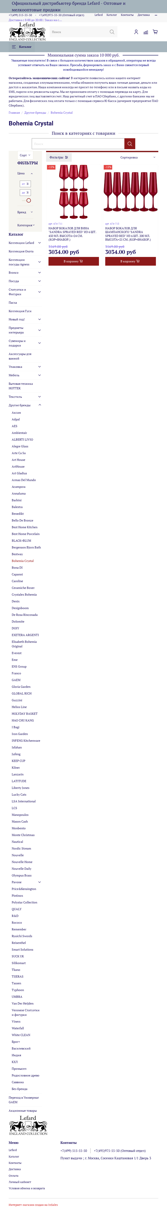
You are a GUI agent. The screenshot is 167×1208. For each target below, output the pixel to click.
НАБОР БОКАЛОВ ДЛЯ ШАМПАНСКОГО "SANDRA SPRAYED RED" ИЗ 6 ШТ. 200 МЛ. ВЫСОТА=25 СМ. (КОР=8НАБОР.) (128, 234)
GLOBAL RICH (22, 693)
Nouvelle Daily (21, 868)
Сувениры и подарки (17, 343)
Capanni (17, 574)
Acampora (18, 487)
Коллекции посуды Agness (19, 262)
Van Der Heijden (22, 1003)
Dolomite (18, 621)
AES (14, 426)
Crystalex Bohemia (24, 594)
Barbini (17, 500)
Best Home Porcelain (26, 534)
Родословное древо (25, 1075)
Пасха (13, 302)
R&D (15, 916)
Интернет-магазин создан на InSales (33, 1205)
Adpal (16, 419)
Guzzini (17, 700)
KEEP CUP (18, 761)
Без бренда (19, 1089)
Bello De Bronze (22, 520)
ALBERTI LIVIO (22, 439)
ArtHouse (18, 466)
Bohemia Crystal (23, 561)
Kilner (16, 767)
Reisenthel (19, 943)
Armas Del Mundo (24, 480)
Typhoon (18, 990)
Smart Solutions (22, 949)
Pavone (17, 882)
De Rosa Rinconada (25, 615)
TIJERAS (17, 976)
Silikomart (19, 963)
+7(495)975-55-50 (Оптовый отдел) (61, 15)
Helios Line (19, 707)
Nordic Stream (21, 848)
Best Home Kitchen (24, 527)
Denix (16, 601)
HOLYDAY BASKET (25, 713)
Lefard (99, 15)
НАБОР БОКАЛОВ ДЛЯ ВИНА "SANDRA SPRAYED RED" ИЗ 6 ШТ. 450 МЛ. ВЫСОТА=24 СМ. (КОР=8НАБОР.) (72, 234)
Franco (16, 673)
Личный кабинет (20, 1182)
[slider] (28, 200)
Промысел (19, 1068)
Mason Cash (20, 821)
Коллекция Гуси (20, 311)
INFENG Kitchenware (26, 740)
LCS (14, 808)
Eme (15, 660)
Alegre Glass (20, 446)
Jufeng (16, 754)
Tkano (16, 970)
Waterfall (18, 1028)
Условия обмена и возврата (27, 1188)
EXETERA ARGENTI (25, 635)
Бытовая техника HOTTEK (21, 386)
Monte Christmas (23, 835)
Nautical (17, 842)
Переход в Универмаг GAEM (24, 1099)
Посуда (14, 281)
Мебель (14, 375)
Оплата (13, 1176)
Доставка (144, 15)
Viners (16, 1021)
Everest (17, 653)
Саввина (18, 1082)
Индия (16, 1055)
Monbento (19, 828)
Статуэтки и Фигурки (17, 291)
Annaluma (19, 493)
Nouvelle (18, 855)
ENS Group (19, 666)
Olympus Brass (22, 875)
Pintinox (17, 895)
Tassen (16, 983)
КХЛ (15, 1062)
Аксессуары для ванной (20, 356)
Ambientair (19, 433)
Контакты (127, 15)
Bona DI (17, 567)
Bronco (13, 272)
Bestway (17, 554)
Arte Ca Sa (19, 453)
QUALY (17, 909)
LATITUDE (19, 781)
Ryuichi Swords (22, 936)
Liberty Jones (20, 788)
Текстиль (15, 397)
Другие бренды (35, 112)
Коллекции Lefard (21, 243)
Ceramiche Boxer (23, 588)
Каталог (112, 15)
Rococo (17, 922)
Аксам (16, 412)
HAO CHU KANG (23, 720)
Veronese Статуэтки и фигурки (26, 1012)
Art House (18, 460)
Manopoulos (20, 815)
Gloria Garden (21, 687)
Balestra (17, 507)
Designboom (20, 608)
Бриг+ (16, 1042)
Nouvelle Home (22, 862)
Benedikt (18, 514)
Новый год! (17, 319)
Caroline (17, 581)
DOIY (15, 628)
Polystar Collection (24, 902)
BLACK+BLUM (21, 540)
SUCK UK (18, 956)
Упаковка (15, 367)
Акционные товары (23, 1110)
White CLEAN (21, 1035)
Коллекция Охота (21, 251)
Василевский (21, 1048)
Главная (14, 112)
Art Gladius (19, 473)
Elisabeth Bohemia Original (24, 644)
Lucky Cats (19, 794)
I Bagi (15, 727)
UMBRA (17, 997)
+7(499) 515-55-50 (20, 15)
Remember (19, 929)
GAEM (16, 680)
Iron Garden (20, 734)
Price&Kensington (24, 889)
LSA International (24, 801)
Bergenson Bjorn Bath (26, 547)
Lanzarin (17, 774)
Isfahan (17, 747)
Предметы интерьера (16, 330)
